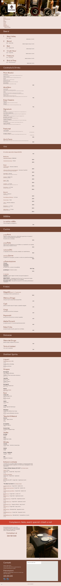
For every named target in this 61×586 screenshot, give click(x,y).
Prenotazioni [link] (55, 1)
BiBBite (4, 21)
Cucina (4, 22)
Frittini (4, 23)
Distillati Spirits (6, 26)
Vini (4, 20)
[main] (30, 31)
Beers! (4, 17)
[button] (60, 1)
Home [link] (49, 1)
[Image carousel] (42, 542)
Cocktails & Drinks (6, 19)
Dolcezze (5, 24)
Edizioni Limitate (7, 27)
